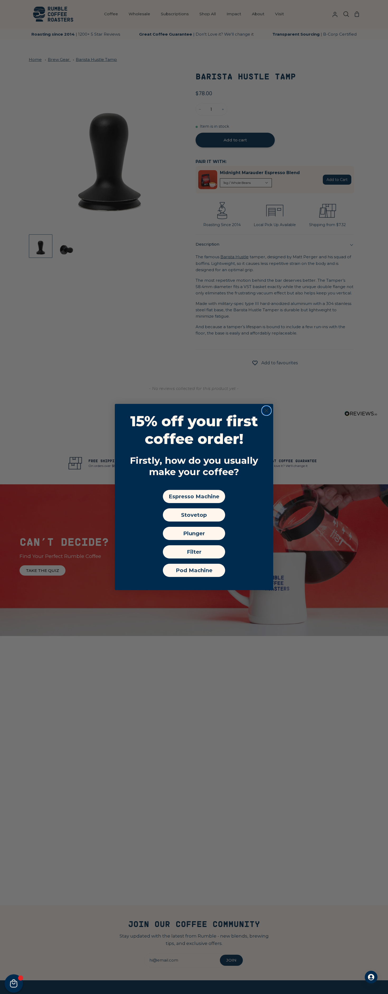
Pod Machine (194, 570)
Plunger (194, 533)
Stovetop (194, 515)
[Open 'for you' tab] (371, 977)
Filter (194, 552)
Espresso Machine (194, 496)
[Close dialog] (266, 410)
